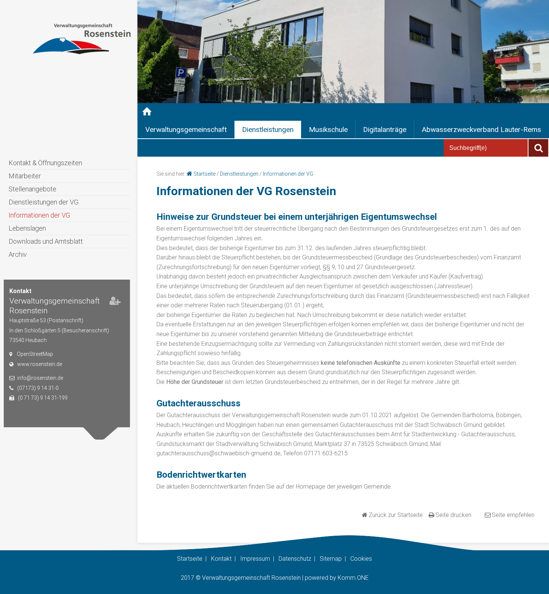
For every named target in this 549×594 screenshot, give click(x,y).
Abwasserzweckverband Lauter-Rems (481, 129)
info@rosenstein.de (40, 378)
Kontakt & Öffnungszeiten (45, 163)
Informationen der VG (39, 215)
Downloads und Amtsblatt (46, 241)
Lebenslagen (27, 228)
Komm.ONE (353, 577)
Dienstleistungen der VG (43, 202)
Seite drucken (453, 514)
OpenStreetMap (35, 354)
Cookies (361, 558)
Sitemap (331, 558)
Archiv (18, 254)
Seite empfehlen (513, 514)
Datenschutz (295, 558)
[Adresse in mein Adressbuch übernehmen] (115, 302)
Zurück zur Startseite (396, 514)
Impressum (255, 558)
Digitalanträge (384, 129)
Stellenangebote (32, 189)
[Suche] (538, 147)
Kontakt (221, 558)
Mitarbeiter (25, 176)
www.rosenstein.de (39, 364)
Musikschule (328, 129)
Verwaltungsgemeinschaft (186, 129)
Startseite (204, 174)
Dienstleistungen (268, 129)
